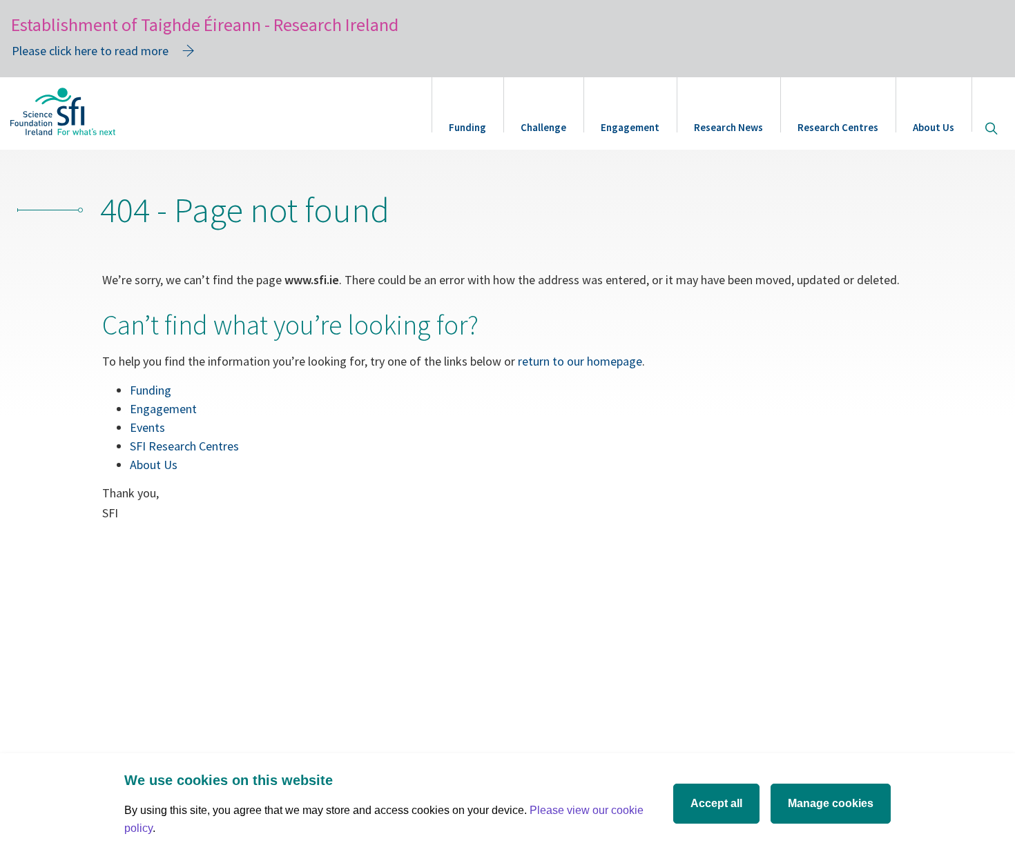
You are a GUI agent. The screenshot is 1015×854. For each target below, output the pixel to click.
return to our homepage (580, 361)
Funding (467, 127)
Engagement (630, 127)
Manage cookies (830, 803)
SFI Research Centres (184, 446)
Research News (728, 127)
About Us (933, 127)
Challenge (543, 127)
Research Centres (838, 127)
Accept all (716, 803)
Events (147, 427)
